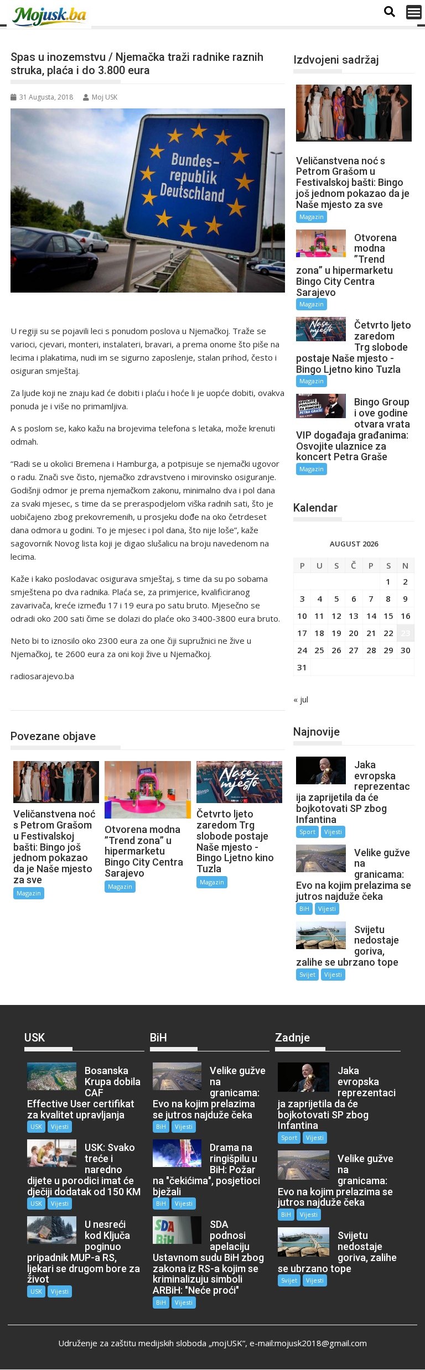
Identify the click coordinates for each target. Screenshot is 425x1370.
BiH (304, 908)
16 (406, 615)
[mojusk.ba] (51, 17)
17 (302, 632)
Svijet (307, 974)
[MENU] (414, 12)
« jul (300, 699)
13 (354, 615)
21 (371, 632)
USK (36, 1126)
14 (371, 615)
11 (319, 615)
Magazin (37, 699)
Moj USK (104, 97)
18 (319, 632)
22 (388, 632)
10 (302, 615)
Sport (307, 831)
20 (354, 632)
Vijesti (333, 831)
